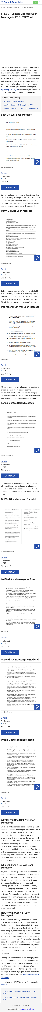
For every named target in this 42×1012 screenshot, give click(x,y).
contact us (5, 985)
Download (10, 188)
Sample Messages (27, 7)
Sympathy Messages (9, 90)
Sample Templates (27, 1009)
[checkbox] (2, 2)
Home (3, 7)
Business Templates (13, 7)
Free (35, 2)
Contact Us (16, 1005)
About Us (26, 1005)
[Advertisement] (21, 41)
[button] (40, 2)
